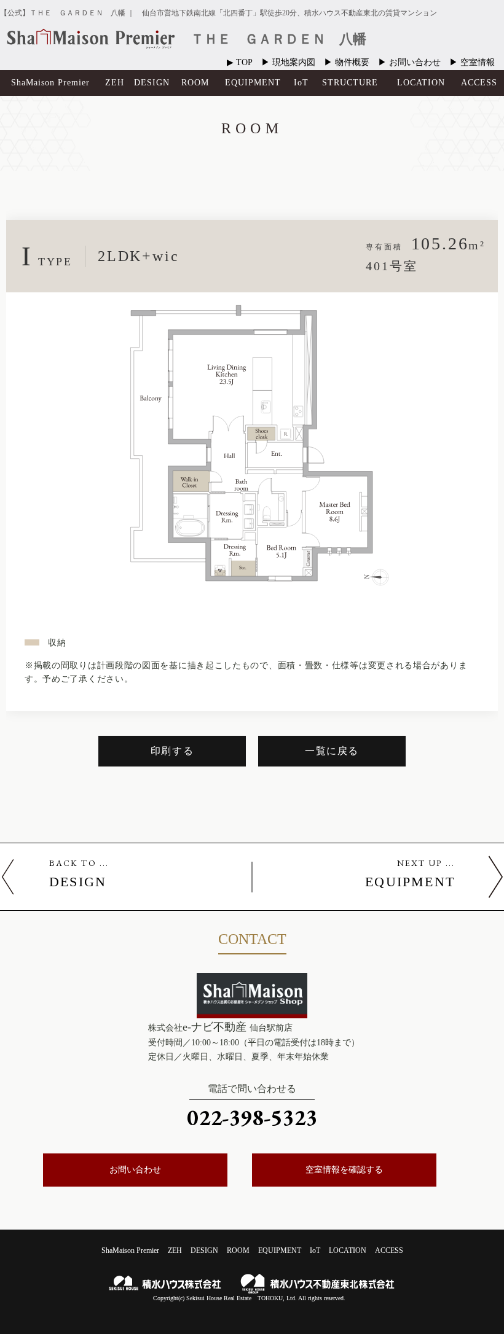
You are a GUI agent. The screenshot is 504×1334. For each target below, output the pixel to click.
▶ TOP (240, 62)
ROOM (195, 82)
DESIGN (152, 82)
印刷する (172, 751)
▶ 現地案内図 (288, 62)
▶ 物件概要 (346, 62)
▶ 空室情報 (472, 62)
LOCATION (421, 82)
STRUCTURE (350, 82)
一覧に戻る (332, 751)
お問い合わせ (135, 1169)
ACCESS (479, 82)
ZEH (114, 82)
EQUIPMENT (253, 82)
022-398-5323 (252, 1117)
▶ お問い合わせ (409, 62)
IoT (301, 82)
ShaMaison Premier (50, 82)
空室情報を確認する (344, 1169)
